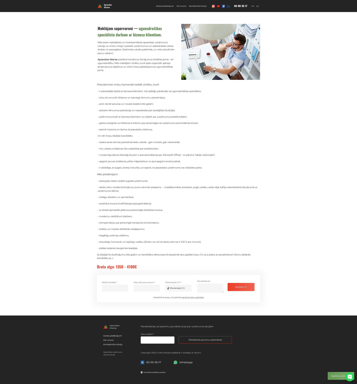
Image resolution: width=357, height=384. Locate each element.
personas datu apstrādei (193, 297)
